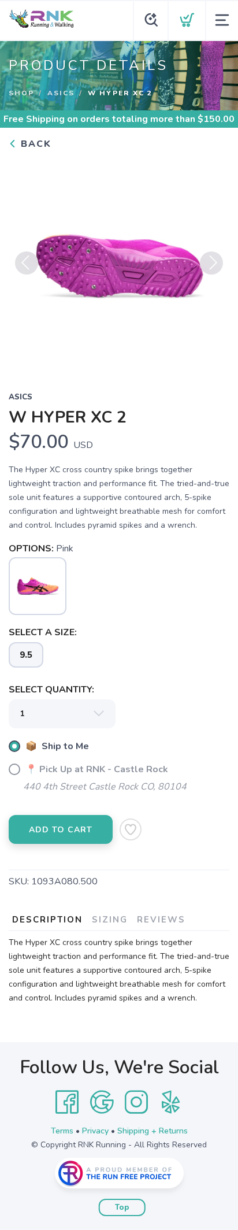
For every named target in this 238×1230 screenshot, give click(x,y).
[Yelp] (171, 1102)
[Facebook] (67, 1102)
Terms (62, 1130)
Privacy (95, 1130)
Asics (61, 93)
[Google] (101, 1102)
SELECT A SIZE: (43, 632)
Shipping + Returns (152, 1130)
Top (122, 1207)
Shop (21, 93)
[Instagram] (136, 1102)
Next (211, 263)
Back (34, 144)
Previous (26, 263)
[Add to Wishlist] (131, 829)
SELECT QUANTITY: (51, 689)
